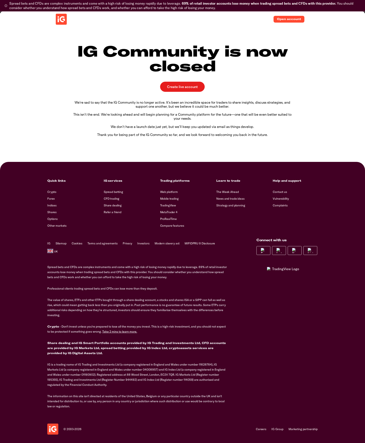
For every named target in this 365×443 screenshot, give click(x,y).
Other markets (57, 226)
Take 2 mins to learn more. (119, 331)
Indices (52, 205)
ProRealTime (168, 219)
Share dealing (113, 205)
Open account (289, 19)
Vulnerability (281, 199)
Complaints (280, 205)
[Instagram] (279, 250)
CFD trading (111, 199)
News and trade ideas (230, 199)
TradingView (168, 205)
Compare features (172, 226)
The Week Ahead (227, 192)
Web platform (169, 192)
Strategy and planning (230, 205)
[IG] (61, 19)
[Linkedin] (310, 250)
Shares (52, 212)
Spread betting (113, 192)
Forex (51, 199)
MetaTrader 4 (168, 212)
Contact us (280, 192)
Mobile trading (169, 199)
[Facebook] (263, 250)
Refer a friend (112, 212)
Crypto (51, 192)
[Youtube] (295, 250)
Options (52, 219)
